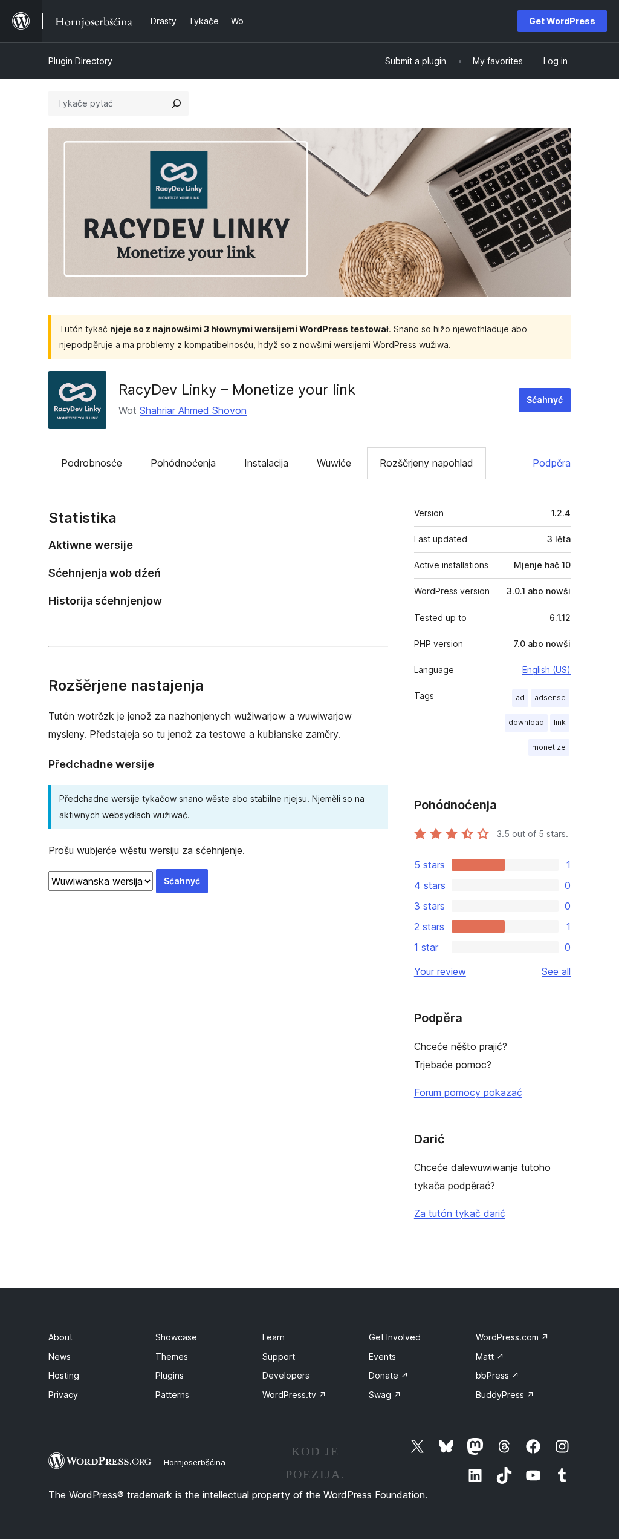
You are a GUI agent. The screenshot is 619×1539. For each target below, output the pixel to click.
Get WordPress (562, 21)
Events (382, 1356)
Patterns (172, 1395)
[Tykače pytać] (176, 103)
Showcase (176, 1337)
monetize (549, 747)
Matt (490, 1356)
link (560, 722)
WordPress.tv (294, 1395)
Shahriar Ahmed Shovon (193, 410)
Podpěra (552, 463)
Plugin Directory (80, 61)
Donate (389, 1375)
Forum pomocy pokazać (468, 1092)
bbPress (497, 1375)
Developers (286, 1375)
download (526, 722)
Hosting (63, 1375)
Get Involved (395, 1337)
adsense (550, 697)
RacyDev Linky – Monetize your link (236, 389)
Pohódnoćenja (183, 463)
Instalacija (266, 463)
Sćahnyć (545, 400)
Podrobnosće (91, 463)
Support (278, 1356)
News (59, 1356)
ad (520, 697)
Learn (273, 1337)
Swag (385, 1395)
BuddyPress (505, 1395)
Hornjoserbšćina (194, 1462)
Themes (171, 1356)
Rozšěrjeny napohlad (426, 463)
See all (556, 971)
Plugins (169, 1375)
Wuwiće (334, 463)
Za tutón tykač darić (459, 1213)
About (60, 1337)
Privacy (63, 1395)
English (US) (546, 669)
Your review (440, 971)
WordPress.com (512, 1337)
